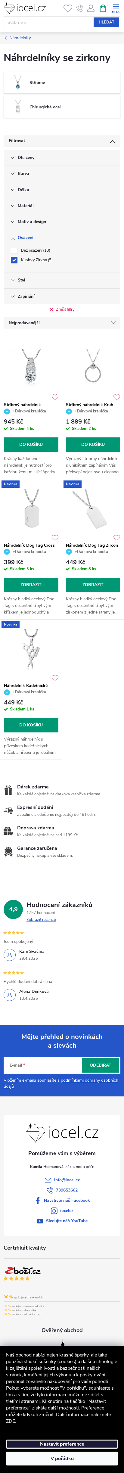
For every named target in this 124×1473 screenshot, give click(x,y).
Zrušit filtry (65, 309)
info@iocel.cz (67, 1180)
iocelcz (66, 1211)
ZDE (10, 1421)
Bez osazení (35, 250)
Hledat (106, 22)
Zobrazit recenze (41, 919)
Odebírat (100, 1065)
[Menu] (116, 8)
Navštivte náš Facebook (67, 1200)
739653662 (67, 1190)
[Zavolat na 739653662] (80, 8)
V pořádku (62, 1458)
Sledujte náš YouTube (67, 1221)
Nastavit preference (62, 1444)
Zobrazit (31, 585)
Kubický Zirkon (36, 260)
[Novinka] (31, 509)
